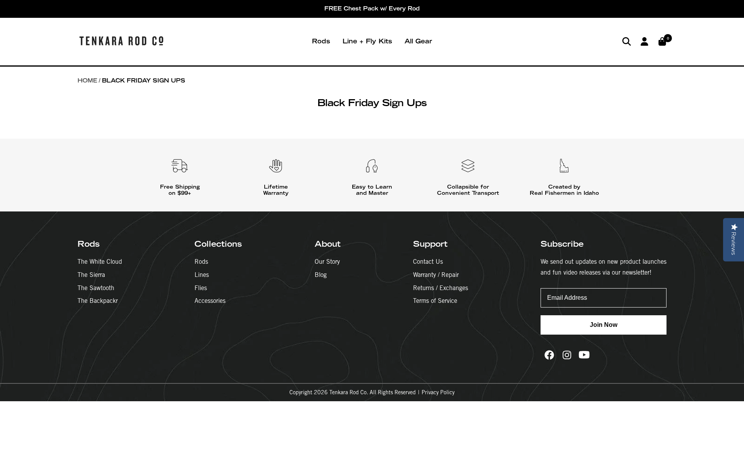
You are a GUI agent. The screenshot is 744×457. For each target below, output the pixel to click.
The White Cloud (100, 261)
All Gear (418, 41)
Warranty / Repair (436, 274)
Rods (321, 41)
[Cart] (662, 41)
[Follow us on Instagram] (566, 355)
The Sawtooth (96, 288)
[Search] (626, 41)
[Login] (644, 41)
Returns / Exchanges (440, 288)
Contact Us (428, 261)
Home (87, 80)
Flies (201, 288)
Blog (321, 274)
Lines (202, 274)
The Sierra (91, 274)
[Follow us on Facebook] (549, 355)
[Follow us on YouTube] (584, 355)
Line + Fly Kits (367, 41)
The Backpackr (98, 300)
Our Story (327, 261)
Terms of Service (435, 300)
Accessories (210, 300)
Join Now (603, 324)
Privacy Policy (438, 392)
